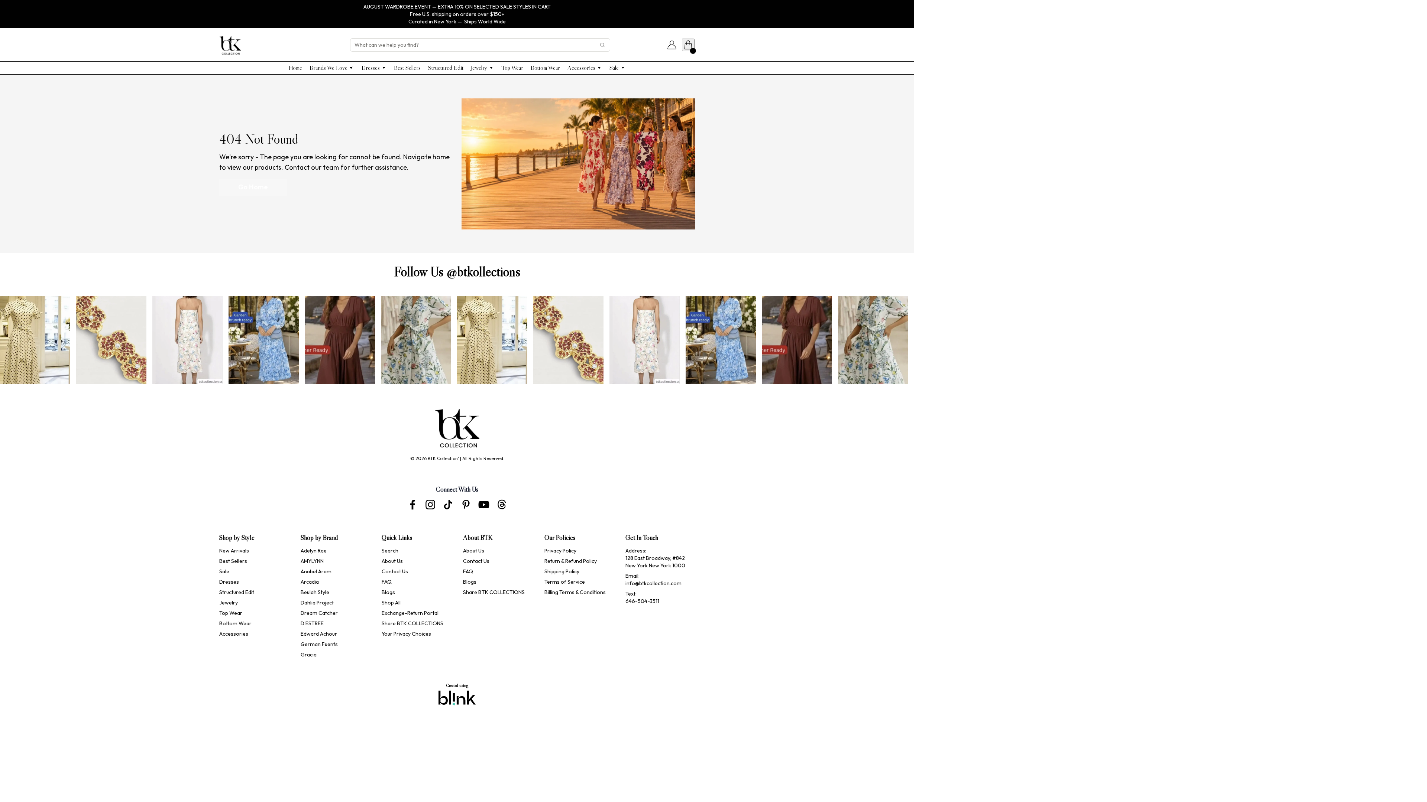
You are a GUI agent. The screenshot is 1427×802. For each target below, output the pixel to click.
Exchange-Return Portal (410, 613)
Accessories (233, 633)
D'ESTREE (312, 623)
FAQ (387, 581)
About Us (392, 561)
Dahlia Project (318, 602)
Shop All (391, 602)
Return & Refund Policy (570, 561)
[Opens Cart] (688, 45)
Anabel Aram (316, 571)
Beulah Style (315, 592)
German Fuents (319, 644)
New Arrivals (234, 550)
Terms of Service (564, 581)
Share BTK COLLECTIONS (412, 623)
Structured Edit (236, 592)
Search (390, 550)
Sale (224, 571)
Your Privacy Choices (406, 633)
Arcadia (310, 581)
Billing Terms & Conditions (575, 592)
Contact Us (395, 571)
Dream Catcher (319, 613)
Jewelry (228, 602)
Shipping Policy (561, 571)
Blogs (388, 592)
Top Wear (230, 613)
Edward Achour (319, 633)
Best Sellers (233, 561)
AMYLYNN (312, 561)
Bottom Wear (235, 623)
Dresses (229, 581)
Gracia (309, 654)
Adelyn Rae (314, 550)
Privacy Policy (560, 550)
